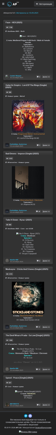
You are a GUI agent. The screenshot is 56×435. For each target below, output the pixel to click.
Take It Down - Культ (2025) (19, 220)
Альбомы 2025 (13, 31)
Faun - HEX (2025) (14, 22)
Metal (22, 96)
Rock (22, 31)
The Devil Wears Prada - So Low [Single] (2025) (28, 335)
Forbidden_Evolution (18, 144)
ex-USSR (29, 229)
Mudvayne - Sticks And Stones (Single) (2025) (27, 269)
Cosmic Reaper (15, 76)
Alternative (12, 162)
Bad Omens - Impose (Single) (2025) (22, 153)
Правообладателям (43, 427)
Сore (22, 229)
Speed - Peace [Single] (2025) (19, 378)
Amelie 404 (14, 260)
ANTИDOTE (14, 404)
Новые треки (13, 96)
